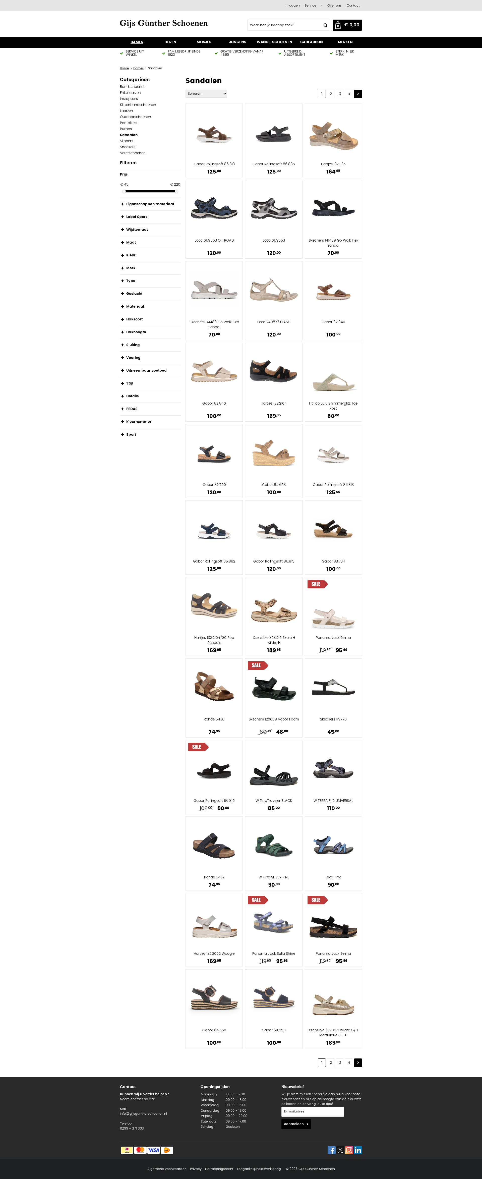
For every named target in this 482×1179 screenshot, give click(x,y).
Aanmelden (294, 1124)
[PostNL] (167, 1150)
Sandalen (129, 135)
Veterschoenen (133, 153)
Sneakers (127, 147)
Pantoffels (128, 123)
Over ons (334, 5)
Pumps (126, 129)
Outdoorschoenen (135, 117)
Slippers (126, 141)
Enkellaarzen (130, 93)
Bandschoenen (133, 87)
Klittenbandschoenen (138, 105)
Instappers (129, 99)
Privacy (196, 1169)
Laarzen (126, 111)
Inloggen (293, 5)
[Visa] (153, 1150)
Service (310, 5)
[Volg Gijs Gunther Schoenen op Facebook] (332, 1150)
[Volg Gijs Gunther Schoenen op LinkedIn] (358, 1150)
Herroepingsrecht (219, 1169)
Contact (353, 5)
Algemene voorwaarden (167, 1169)
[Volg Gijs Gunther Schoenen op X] (340, 1150)
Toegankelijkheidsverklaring (259, 1169)
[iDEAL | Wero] (127, 1150)
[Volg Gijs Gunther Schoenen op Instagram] (349, 1150)
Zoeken (325, 25)
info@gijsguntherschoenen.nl (143, 1113)
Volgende (358, 94)
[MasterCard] (140, 1150)
